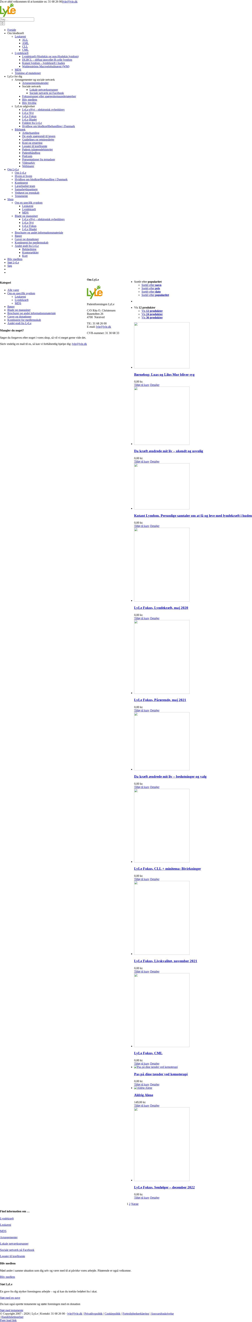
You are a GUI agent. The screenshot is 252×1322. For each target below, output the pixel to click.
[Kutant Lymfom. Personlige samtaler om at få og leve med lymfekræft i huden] (193, 486)
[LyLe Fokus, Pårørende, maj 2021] (193, 657)
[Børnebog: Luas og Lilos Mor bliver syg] (193, 345)
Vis (152, 310)
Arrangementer (9, 1237)
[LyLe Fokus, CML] (193, 1010)
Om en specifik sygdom (21, 293)
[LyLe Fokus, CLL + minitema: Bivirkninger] (193, 826)
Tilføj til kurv (141, 384)
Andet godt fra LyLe (19, 323)
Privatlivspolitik (93, 1313)
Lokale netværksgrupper (14, 1243)
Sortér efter (151, 285)
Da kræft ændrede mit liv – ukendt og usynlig (168, 451)
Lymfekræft (21, 300)
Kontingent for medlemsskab (24, 319)
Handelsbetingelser (12, 1316)
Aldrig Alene (143, 1095)
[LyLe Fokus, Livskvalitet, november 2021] (193, 918)
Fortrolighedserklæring (135, 1313)
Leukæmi (20, 296)
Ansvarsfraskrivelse (162, 1313)
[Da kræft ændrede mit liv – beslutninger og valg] (193, 741)
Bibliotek (20, 129)
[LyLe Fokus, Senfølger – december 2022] (193, 1144)
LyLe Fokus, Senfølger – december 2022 (164, 1187)
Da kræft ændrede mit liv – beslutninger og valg (170, 776)
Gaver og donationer (19, 316)
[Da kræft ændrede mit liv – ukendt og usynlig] (193, 416)
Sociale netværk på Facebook (17, 1249)
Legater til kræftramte (12, 1256)
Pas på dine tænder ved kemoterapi (161, 1074)
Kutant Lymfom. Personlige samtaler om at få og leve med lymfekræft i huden (193, 516)
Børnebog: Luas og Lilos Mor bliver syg (164, 374)
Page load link (8, 1320)
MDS (18, 303)
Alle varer (13, 290)
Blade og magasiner (18, 309)
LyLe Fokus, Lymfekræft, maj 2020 (161, 608)
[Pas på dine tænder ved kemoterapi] (193, 1067)
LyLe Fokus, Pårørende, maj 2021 (160, 700)
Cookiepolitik (112, 1313)
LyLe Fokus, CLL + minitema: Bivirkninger (167, 869)
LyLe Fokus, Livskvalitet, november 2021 (165, 961)
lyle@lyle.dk (70, 1)
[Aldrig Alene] (193, 1088)
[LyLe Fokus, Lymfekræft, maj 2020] (193, 565)
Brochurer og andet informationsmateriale (31, 313)
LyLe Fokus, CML (148, 1053)
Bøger (11, 306)
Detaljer (154, 384)
